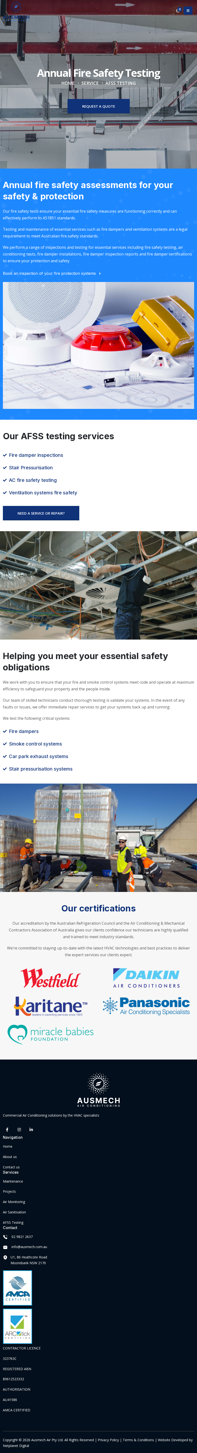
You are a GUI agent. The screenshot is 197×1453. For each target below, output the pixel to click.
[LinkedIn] (31, 1129)
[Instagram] (19, 1129)
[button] (188, 11)
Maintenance (13, 1181)
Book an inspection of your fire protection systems (50, 273)
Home (7, 1146)
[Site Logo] (16, 10)
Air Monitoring (14, 1201)
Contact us (11, 1167)
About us (10, 1156)
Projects (9, 1191)
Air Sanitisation (14, 1212)
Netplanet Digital (16, 1445)
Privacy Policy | (110, 1440)
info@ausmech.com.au (29, 1246)
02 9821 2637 (22, 1236)
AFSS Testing (13, 1222)
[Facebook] (7, 1129)
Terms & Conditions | (140, 1440)
